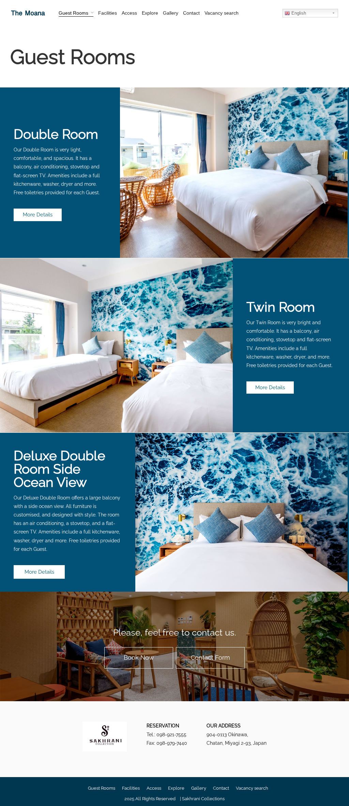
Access (129, 13)
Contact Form (210, 657)
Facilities (107, 13)
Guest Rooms (73, 13)
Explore (150, 13)
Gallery (170, 13)
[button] (38, 215)
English (298, 13)
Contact (191, 13)
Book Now (139, 657)
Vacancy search (221, 13)
